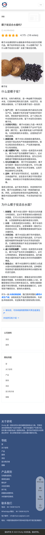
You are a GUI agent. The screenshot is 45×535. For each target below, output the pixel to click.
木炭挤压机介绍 (10, 318)
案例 (7, 345)
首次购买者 (10, 391)
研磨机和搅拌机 (7, 493)
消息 (7, 339)
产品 (7, 375)
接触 (7, 397)
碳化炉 (3, 482)
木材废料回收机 (7, 496)
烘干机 (3, 489)
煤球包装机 (5, 479)
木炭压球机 (5, 486)
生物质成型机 (6, 475)
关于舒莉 (9, 369)
